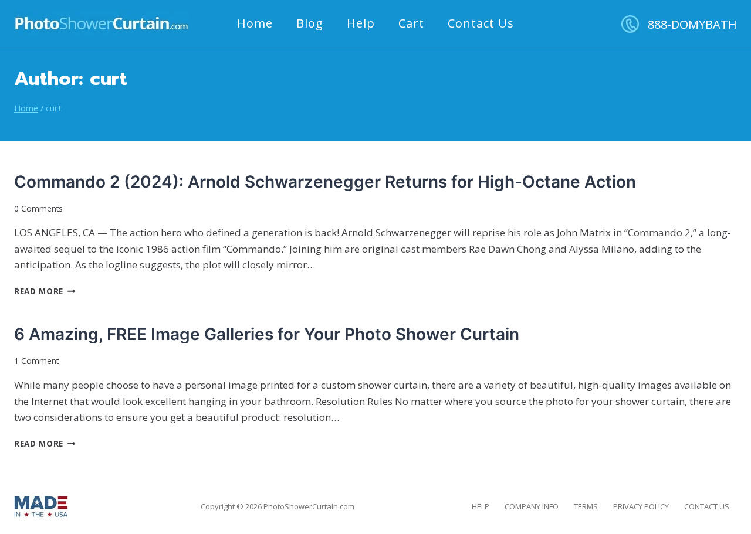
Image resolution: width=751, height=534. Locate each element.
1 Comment (36, 360)
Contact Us (481, 23)
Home (255, 23)
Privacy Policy (641, 506)
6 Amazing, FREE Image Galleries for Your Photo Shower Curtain (266, 334)
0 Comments (38, 208)
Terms (586, 506)
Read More (45, 291)
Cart (411, 23)
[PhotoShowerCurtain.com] (102, 23)
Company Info (532, 506)
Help (361, 23)
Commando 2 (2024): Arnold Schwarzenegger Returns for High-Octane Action (325, 182)
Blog (309, 23)
